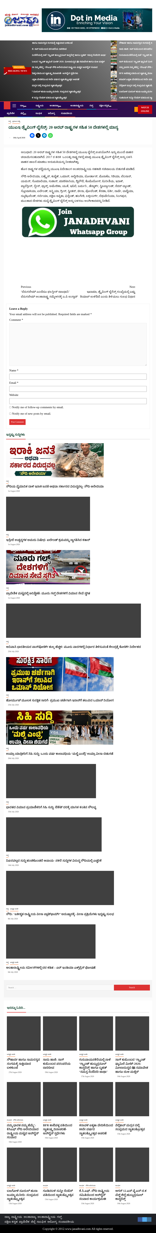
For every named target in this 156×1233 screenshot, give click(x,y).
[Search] (132, 109)
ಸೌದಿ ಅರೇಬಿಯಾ (18, 1120)
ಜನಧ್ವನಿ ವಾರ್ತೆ (14, 909)
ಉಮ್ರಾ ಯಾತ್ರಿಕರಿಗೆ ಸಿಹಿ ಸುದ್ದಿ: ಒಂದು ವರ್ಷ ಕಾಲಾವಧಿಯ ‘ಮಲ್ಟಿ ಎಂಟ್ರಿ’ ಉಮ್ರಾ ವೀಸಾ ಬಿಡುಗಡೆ (59, 753)
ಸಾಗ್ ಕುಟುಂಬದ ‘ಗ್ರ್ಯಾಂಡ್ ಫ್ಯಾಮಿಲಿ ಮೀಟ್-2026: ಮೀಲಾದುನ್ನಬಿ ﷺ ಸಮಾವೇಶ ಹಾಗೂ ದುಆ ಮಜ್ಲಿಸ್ (56, 62)
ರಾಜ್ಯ (22, 105)
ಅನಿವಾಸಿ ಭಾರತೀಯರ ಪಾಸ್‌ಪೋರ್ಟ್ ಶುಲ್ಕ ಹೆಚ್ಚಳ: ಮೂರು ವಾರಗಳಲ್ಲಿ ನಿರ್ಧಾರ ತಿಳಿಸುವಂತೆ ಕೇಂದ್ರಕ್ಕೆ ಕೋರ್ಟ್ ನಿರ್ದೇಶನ (73, 646)
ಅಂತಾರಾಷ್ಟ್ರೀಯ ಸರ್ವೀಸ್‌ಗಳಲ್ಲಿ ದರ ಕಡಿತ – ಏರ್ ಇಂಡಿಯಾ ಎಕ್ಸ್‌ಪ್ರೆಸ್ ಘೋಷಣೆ (51, 967)
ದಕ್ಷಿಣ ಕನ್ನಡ (104, 105)
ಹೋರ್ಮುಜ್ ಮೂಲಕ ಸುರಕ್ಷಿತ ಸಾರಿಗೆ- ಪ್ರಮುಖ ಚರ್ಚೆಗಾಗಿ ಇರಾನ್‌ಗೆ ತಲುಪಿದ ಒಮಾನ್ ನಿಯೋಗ (60, 700)
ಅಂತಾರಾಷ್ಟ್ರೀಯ (76, 105)
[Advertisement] (78, 259)
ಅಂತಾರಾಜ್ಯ (54, 105)
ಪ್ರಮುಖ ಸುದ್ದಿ (16, 121)
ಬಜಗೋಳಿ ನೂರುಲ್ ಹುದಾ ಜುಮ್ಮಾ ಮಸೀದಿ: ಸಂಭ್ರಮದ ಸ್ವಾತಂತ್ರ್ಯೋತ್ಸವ (44, 91)
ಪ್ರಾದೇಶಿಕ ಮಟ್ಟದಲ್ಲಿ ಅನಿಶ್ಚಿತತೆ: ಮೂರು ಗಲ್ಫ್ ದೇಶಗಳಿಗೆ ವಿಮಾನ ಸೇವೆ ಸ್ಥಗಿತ (48, 593)
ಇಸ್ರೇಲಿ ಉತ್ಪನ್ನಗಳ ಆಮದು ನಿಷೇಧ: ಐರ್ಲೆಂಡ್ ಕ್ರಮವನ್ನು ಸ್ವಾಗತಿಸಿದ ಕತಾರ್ (48, 540)
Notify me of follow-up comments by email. (38, 407)
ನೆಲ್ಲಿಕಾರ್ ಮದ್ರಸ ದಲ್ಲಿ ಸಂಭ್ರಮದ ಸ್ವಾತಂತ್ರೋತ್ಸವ (35, 85)
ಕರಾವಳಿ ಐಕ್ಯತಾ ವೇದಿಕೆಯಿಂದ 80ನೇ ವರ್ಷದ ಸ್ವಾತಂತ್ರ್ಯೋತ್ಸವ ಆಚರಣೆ (43, 79)
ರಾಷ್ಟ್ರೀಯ (40, 105)
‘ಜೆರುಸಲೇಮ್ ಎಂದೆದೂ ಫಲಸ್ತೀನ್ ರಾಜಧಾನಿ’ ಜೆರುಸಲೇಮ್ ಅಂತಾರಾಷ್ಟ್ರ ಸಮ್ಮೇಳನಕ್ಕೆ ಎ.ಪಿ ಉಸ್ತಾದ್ (49, 291)
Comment (16, 319)
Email (13, 382)
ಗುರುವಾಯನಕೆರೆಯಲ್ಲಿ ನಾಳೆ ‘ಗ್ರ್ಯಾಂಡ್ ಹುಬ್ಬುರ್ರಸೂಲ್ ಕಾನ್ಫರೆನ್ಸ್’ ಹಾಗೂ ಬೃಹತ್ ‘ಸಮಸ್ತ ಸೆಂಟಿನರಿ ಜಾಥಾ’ (57, 55)
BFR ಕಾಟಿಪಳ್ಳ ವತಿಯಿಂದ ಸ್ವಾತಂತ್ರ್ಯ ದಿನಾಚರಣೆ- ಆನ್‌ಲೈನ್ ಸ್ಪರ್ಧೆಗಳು (43, 73)
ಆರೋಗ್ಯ (51, 113)
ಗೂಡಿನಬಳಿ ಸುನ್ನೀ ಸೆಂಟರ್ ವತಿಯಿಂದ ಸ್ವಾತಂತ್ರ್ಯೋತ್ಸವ (37, 98)
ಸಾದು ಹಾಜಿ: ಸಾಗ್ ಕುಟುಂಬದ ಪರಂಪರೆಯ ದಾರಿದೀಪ (37, 49)
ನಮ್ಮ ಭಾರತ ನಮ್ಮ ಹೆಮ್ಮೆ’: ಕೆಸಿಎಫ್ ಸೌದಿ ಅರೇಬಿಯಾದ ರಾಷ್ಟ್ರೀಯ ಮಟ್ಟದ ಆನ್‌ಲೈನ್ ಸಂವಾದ (52, 67)
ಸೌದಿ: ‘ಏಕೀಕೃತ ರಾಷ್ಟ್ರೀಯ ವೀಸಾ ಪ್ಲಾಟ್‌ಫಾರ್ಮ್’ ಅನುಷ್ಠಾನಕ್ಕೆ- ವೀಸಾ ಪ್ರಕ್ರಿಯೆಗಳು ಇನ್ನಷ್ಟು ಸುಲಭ (60, 914)
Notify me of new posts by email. (31, 413)
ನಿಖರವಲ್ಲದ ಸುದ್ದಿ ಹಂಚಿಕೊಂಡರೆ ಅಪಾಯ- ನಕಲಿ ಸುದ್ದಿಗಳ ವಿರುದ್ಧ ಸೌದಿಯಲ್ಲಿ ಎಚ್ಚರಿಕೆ (54, 860)
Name (13, 370)
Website (13, 395)
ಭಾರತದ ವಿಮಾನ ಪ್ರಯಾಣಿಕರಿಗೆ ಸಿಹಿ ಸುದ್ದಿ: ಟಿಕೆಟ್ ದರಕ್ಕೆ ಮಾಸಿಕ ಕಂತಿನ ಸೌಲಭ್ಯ (51, 807)
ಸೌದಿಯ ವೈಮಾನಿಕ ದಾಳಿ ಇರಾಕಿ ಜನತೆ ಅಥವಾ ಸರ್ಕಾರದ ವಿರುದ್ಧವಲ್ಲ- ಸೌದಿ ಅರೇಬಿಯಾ (55, 486)
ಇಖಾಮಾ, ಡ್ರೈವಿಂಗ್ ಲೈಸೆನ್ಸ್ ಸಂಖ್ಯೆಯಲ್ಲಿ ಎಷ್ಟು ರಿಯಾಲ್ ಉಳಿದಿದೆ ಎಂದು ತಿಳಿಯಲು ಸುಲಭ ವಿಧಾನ (107, 291)
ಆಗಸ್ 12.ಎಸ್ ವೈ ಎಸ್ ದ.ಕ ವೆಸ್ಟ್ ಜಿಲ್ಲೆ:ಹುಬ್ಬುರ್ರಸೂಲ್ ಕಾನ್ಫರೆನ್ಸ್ (131, 1194)
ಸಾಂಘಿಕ (38, 113)
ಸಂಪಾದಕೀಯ (66, 113)
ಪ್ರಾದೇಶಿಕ (10, 113)
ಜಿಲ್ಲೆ (22, 113)
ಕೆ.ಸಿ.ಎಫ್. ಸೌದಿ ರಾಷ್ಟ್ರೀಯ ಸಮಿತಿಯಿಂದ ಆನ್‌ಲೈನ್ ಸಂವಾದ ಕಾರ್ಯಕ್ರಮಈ (94, 1194)
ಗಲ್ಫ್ (91, 105)
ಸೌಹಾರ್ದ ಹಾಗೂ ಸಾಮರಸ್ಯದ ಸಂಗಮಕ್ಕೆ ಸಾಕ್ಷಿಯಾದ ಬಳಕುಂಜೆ (40, 43)
